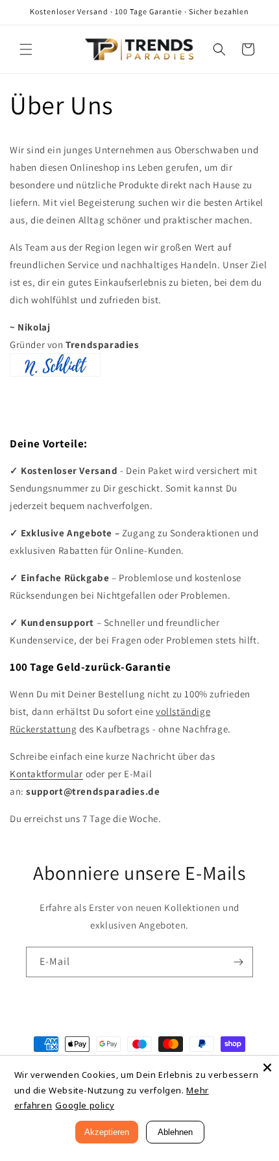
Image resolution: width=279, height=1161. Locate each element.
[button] (26, 49)
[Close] (267, 1067)
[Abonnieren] (238, 962)
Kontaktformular (46, 774)
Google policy (84, 1105)
